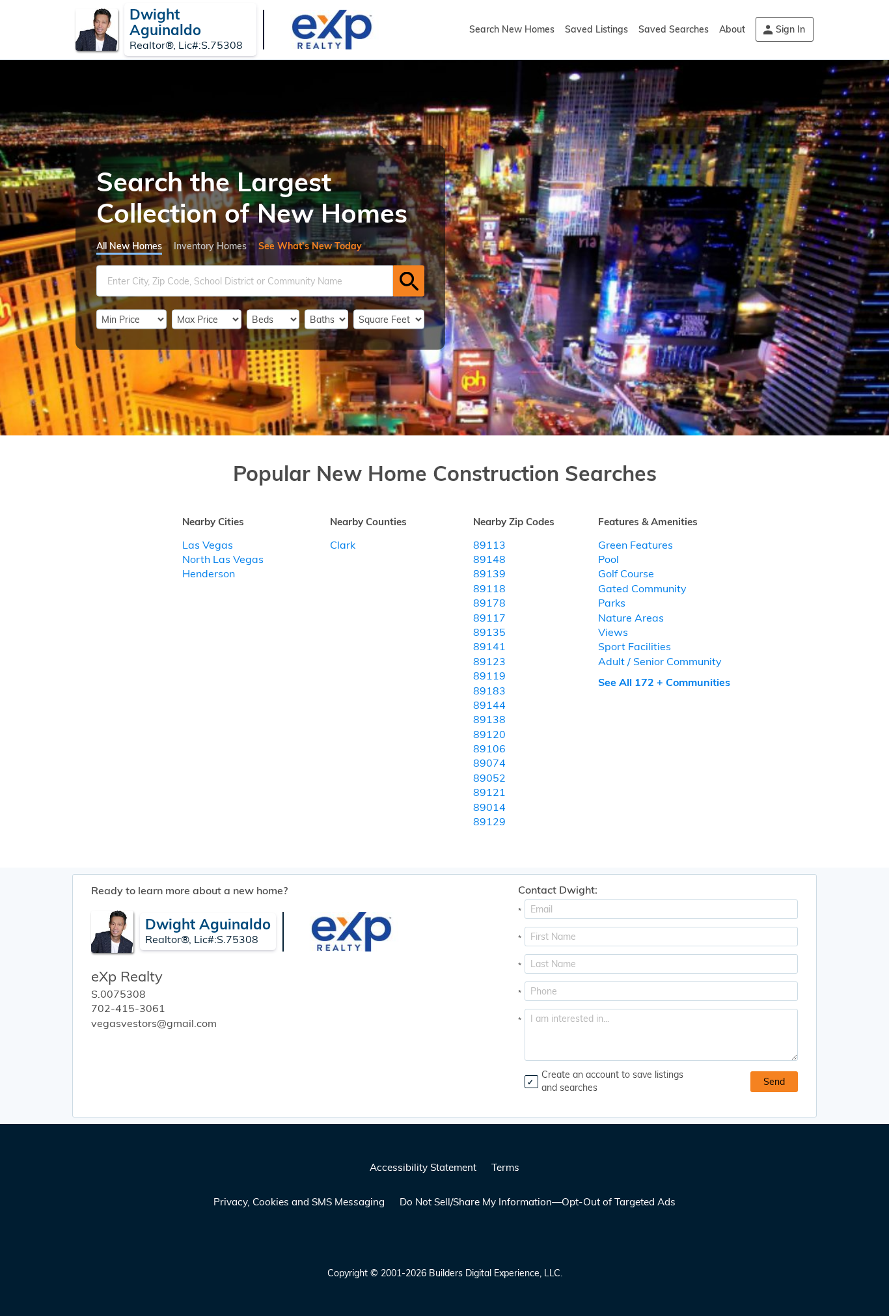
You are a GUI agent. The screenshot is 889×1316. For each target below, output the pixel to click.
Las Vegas (207, 544)
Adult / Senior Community (660, 661)
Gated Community (642, 588)
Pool (608, 559)
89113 (489, 544)
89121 (489, 792)
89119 (489, 675)
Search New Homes (511, 29)
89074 (489, 762)
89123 (489, 661)
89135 (489, 631)
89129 (489, 821)
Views (613, 631)
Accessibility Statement (423, 1167)
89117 (489, 617)
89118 (489, 588)
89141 (489, 646)
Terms (505, 1167)
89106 (489, 748)
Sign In (790, 29)
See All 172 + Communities (664, 682)
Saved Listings (596, 29)
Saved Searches (673, 29)
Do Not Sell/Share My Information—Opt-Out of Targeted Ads (538, 1202)
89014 (489, 807)
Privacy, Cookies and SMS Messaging (299, 1202)
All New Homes (129, 246)
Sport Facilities (634, 646)
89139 (489, 573)
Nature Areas (631, 617)
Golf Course (626, 573)
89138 (489, 719)
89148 (489, 559)
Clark (342, 544)
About (732, 29)
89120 (489, 734)
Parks (611, 602)
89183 (489, 690)
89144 (489, 704)
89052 (489, 777)
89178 (489, 602)
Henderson (208, 573)
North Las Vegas (223, 559)
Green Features (635, 544)
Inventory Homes (210, 246)
